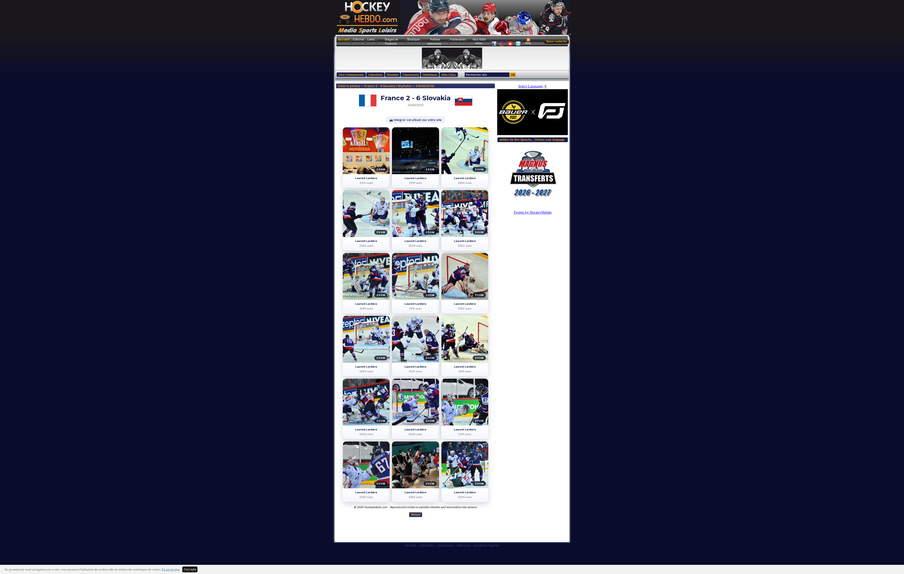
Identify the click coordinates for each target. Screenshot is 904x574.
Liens (371, 39)
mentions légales (486, 545)
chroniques (445, 545)
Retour (416, 514)
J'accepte (189, 569)
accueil (410, 545)
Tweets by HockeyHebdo (532, 212)
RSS (528, 43)
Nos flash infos (479, 41)
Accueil (344, 39)
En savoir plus (171, 569)
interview (464, 545)
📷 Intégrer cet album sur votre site (415, 120)
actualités (426, 545)
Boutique (413, 39)
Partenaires (458, 39)
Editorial (358, 39)
